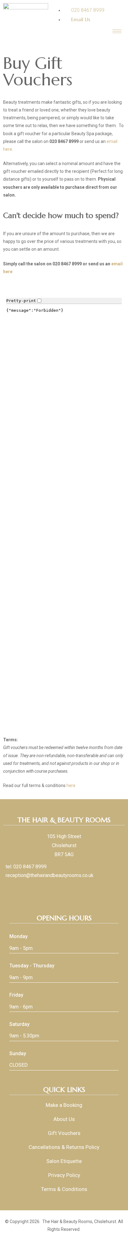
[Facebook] (59, 889)
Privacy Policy (64, 1175)
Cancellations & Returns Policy (64, 1147)
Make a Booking (64, 1105)
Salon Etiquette (64, 1161)
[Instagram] (68, 889)
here (70, 785)
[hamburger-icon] (117, 31)
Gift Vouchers (64, 1133)
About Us (64, 1119)
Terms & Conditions (64, 1189)
